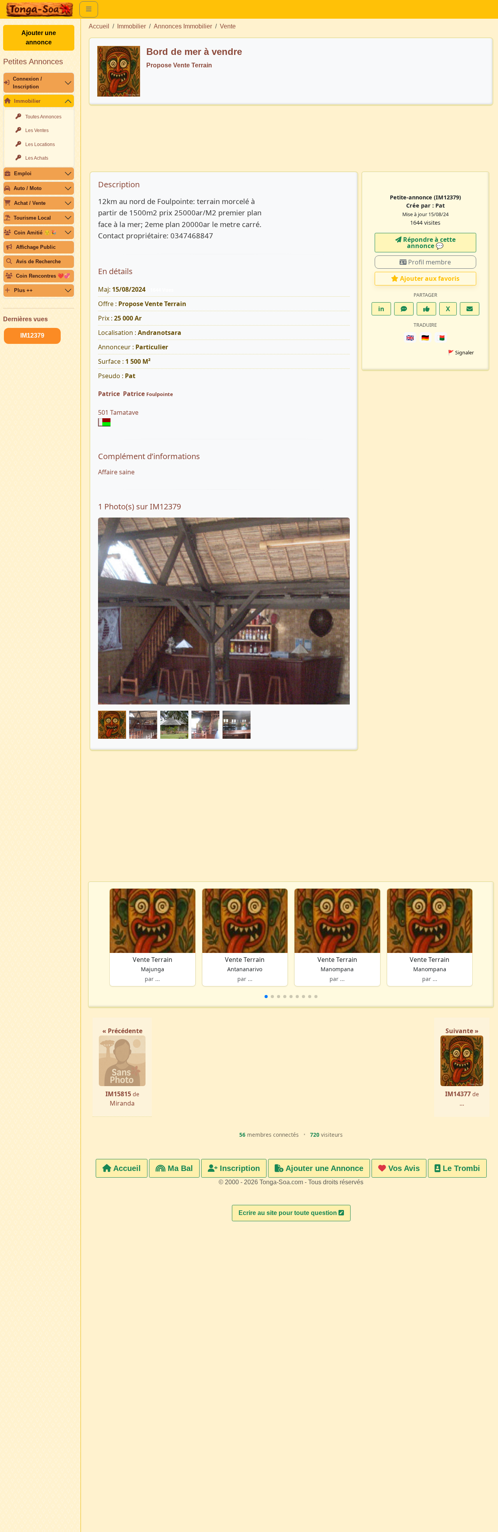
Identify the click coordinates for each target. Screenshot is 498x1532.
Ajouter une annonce (38, 38)
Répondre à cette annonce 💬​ (429, 242)
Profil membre (429, 262)
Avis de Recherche (38, 261)
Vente (228, 26)
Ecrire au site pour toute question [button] (288, 1213)
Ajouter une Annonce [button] (323, 1168)
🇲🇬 (441, 337)
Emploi (23, 173)
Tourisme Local (32, 218)
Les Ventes (37, 130)
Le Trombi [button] (460, 1168)
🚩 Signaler (461, 352)
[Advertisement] (291, 142)
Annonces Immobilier (183, 26)
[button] (266, 996)
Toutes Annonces (43, 117)
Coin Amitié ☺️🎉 (35, 233)
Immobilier (27, 101)
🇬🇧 (410, 337)
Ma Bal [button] (179, 1168)
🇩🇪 (425, 337)
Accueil (99, 26)
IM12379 (32, 335)
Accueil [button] (126, 1168)
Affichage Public (36, 247)
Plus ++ (23, 290)
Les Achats (36, 158)
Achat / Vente (30, 203)
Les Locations (40, 144)
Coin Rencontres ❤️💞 (43, 276)
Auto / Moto (28, 188)
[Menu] (88, 9)
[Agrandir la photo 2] (220, 658)
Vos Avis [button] (403, 1168)
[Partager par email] (469, 308)
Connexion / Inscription (27, 82)
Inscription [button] (238, 1168)
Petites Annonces (33, 61)
